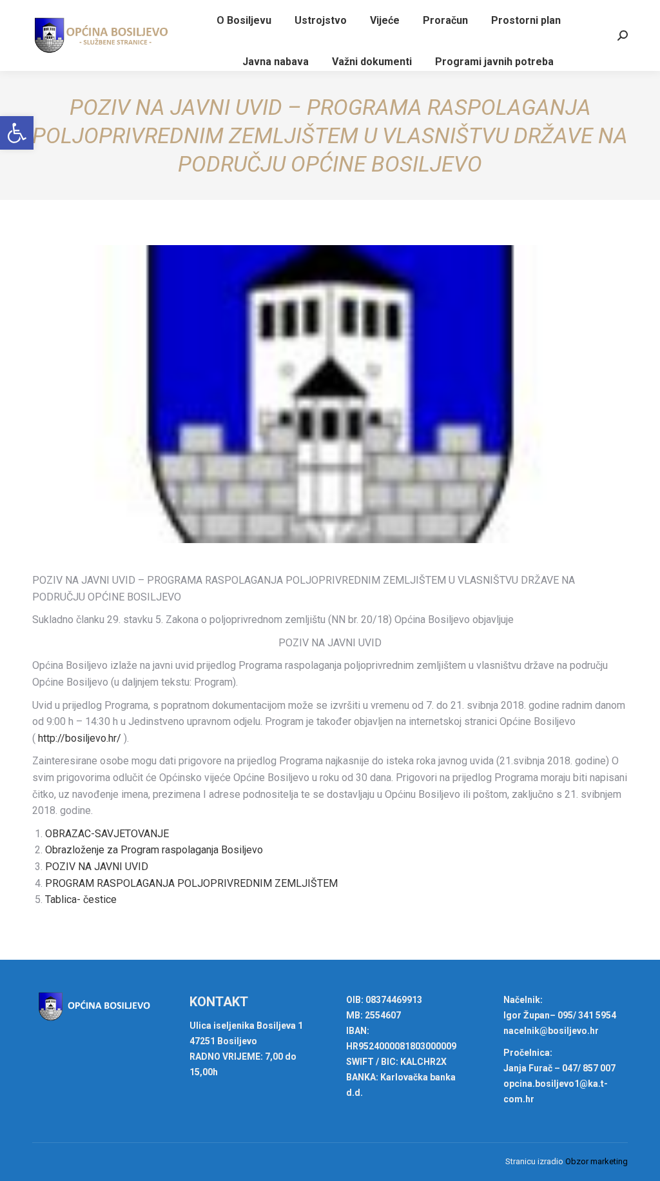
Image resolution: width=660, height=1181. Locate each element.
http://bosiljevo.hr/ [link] (79, 738)
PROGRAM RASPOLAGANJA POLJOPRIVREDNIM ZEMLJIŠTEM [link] (191, 883)
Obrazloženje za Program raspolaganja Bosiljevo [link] (154, 850)
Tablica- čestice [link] (81, 899)
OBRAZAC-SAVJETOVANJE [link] (107, 834)
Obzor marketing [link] (596, 1161)
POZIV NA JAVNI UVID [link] (96, 866)
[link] (17, 133)
